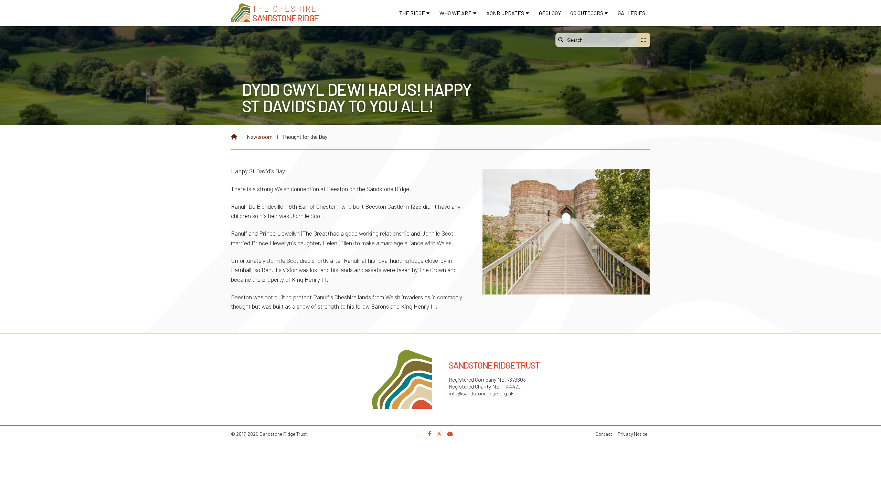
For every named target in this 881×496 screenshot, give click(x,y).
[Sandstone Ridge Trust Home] (240, 12)
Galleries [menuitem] (631, 13)
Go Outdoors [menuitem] (586, 13)
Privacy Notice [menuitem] (632, 434)
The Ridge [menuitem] (412, 13)
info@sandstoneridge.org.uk (481, 393)
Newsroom (260, 136)
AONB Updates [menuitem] (505, 13)
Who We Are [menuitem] (455, 13)
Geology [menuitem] (550, 13)
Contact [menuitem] (603, 434)
